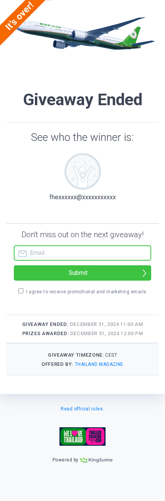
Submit (78, 272)
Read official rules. (82, 409)
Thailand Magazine (99, 364)
